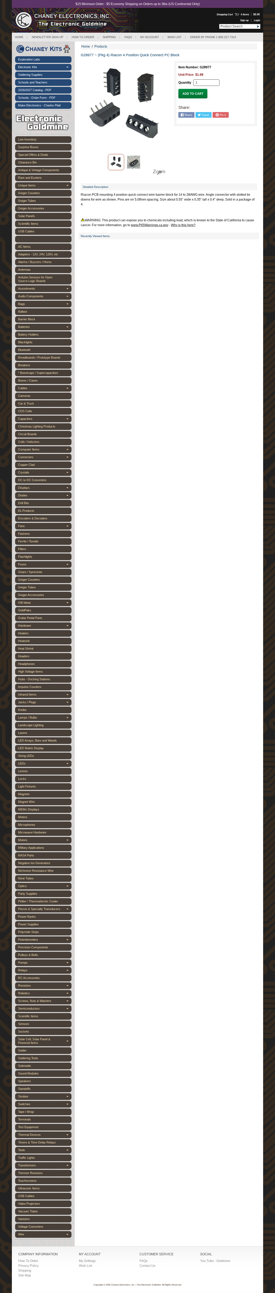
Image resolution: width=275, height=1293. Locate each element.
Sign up (244, 20)
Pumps (44, 963)
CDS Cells (25, 411)
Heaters (23, 633)
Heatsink (24, 641)
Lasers (22, 732)
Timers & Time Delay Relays (37, 1142)
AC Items (24, 246)
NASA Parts (26, 855)
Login (257, 20)
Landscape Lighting (30, 725)
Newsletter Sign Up (47, 37)
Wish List (174, 37)
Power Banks (27, 916)
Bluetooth (24, 350)
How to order (83, 37)
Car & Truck (26, 403)
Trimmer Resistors (30, 1173)
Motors (44, 841)
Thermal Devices (44, 1135)
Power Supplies (28, 924)
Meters (22, 817)
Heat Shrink (26, 648)
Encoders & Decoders (32, 518)
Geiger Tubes (27, 200)
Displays (44, 488)
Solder (22, 1050)
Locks (22, 778)
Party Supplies (27, 893)
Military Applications (31, 847)
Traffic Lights (26, 1157)
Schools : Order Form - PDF (36, 97)
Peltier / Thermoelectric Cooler (38, 901)
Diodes (44, 496)
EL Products (26, 510)
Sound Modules (28, 1073)
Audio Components (44, 297)
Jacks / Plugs (44, 703)
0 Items (245, 14)
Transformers (44, 1166)
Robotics (44, 994)
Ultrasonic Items (29, 1188)
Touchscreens (27, 1180)
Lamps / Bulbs (44, 718)
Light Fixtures (27, 786)
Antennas (24, 269)
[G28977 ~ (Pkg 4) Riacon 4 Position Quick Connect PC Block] (116, 162)
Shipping (109, 37)
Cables (44, 389)
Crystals (44, 473)
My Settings (87, 1261)
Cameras (24, 395)
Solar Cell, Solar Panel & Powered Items (44, 1041)
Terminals (24, 1119)
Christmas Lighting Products (36, 426)
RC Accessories (29, 978)
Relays (44, 971)
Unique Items (44, 186)
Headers (23, 656)
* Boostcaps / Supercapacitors (38, 372)
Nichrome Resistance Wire (36, 870)
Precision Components (33, 947)
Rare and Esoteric (30, 177)
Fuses (44, 565)
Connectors (44, 458)
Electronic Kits (44, 68)
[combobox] (237, 26)
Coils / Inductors (28, 441)
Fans (44, 526)
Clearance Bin (27, 162)
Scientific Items (28, 223)
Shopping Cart (225, 14)
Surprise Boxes (28, 147)
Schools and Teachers (32, 82)
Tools (44, 1151)
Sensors (23, 1024)
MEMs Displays (28, 809)
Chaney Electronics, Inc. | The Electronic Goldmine (136, 1285)
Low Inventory (27, 139)
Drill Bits (23, 503)
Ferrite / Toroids (28, 541)
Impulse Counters (29, 687)
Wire (44, 1235)
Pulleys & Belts (28, 955)
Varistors (24, 1219)
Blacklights (25, 342)
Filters (22, 549)
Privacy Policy (28, 1265)
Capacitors (44, 419)
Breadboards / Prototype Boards (39, 357)
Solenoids (24, 1065)
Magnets (24, 794)
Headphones (26, 664)
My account (149, 37)
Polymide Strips (28, 932)
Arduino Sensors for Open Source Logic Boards (35, 279)
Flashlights (25, 556)
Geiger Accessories (31, 208)
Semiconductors (44, 1009)
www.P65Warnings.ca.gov (149, 225)
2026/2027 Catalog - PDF (34, 90)
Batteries (44, 327)
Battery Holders (28, 334)
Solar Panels (26, 216)
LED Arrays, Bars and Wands (37, 740)
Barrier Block (26, 319)
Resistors (44, 986)
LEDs (44, 764)
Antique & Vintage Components (38, 170)
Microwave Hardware (32, 832)
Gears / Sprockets (30, 572)
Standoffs (24, 1088)
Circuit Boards (27, 434)
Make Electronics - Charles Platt (39, 105)
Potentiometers (44, 940)
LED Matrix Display (31, 748)
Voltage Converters (30, 1226)
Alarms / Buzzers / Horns (35, 262)
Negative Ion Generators (34, 863)
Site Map (24, 1275)
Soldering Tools (28, 1058)
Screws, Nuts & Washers (44, 1001)
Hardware (44, 626)
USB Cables (26, 231)
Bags (44, 304)
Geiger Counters (29, 193)
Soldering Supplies (30, 74)
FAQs (128, 37)
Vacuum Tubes (28, 1211)
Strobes (44, 1097)
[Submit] (257, 26)
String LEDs (26, 755)
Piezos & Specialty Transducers (44, 909)
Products (100, 46)
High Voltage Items (30, 671)
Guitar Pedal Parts (30, 618)
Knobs (22, 710)
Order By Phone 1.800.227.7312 (213, 37)
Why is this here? (183, 225)
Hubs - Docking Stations (34, 679)
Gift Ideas (44, 603)
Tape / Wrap (26, 1111)
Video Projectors (29, 1203)
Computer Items (44, 450)
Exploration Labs (29, 59)
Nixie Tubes (26, 878)
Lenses (23, 771)
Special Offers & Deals (33, 154)
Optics (44, 886)
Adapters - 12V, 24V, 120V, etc (38, 254)
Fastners (24, 533)
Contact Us (147, 1265)
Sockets (23, 1031)
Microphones (26, 824)
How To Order (28, 1261)
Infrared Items (44, 695)
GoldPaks (24, 610)
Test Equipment (28, 1127)
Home (19, 37)
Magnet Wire (26, 801)
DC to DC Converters (32, 480)
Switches (44, 1105)
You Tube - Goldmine (215, 1261)
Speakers (24, 1081)
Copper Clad (26, 464)
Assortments (44, 289)
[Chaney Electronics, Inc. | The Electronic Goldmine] (81, 20)
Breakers (24, 365)
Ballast (22, 311)
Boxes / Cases (28, 380)
